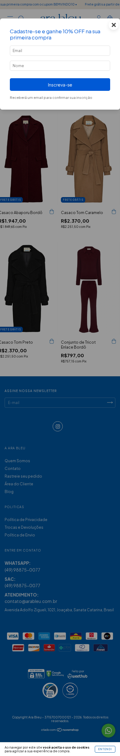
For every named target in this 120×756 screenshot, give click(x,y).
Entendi (105, 749)
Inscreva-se (60, 84)
